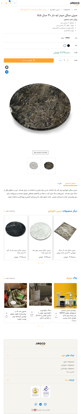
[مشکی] (68, 45)
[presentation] (42, 263)
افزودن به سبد (27, 60)
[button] (10, 3)
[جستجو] (15, 3)
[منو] (2, 3)
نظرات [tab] (59, 183)
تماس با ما (70, 372)
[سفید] (64, 45)
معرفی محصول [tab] (70, 183)
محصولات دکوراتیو (67, 365)
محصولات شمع (69, 362)
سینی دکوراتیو (55, 9)
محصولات (66, 9)
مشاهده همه (10, 211)
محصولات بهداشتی (67, 368)
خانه (75, 9)
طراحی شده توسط (43, 410)
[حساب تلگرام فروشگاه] (40, 405)
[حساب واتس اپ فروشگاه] (36, 405)
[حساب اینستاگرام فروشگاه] (45, 405)
